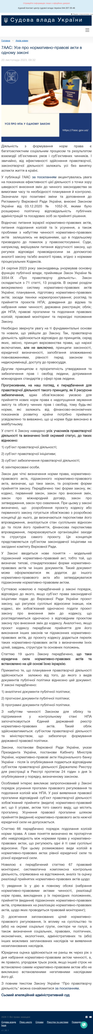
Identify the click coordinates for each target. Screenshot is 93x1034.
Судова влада (8, 1022)
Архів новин (22, 40)
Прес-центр (26, 1022)
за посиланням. (67, 988)
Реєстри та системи (57, 1022)
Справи (39, 1022)
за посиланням (44, 177)
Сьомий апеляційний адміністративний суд (35, 995)
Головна (5, 40)
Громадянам (78, 1022)
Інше (3, 1025)
